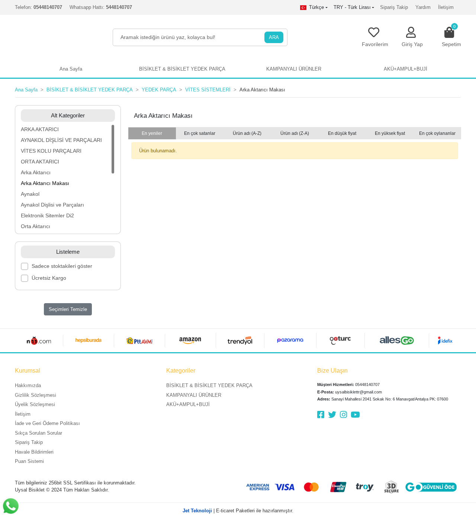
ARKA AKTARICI (40, 129)
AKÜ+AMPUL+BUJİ (188, 404)
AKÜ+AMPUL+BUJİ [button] (405, 69)
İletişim (446, 7)
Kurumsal (27, 370)
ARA (274, 37)
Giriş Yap (412, 44)
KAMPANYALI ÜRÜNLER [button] (293, 69)
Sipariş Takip (394, 7)
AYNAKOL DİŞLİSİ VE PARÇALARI (61, 140)
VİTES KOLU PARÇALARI (51, 151)
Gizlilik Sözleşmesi (35, 395)
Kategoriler (180, 370)
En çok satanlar (199, 133)
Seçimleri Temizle (68, 309)
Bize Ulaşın (332, 370)
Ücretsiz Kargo (49, 278)
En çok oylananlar (437, 133)
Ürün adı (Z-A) (294, 133)
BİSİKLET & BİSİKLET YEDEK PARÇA (209, 385)
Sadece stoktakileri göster (62, 266)
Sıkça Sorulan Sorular (38, 433)
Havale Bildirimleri (34, 452)
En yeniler (152, 133)
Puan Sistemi (29, 461)
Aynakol (30, 194)
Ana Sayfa (71, 69)
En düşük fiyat (342, 133)
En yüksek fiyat (390, 133)
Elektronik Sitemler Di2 (47, 215)
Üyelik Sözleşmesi (35, 404)
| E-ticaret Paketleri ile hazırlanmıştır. (238, 510)
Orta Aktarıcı (35, 226)
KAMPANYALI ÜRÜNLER (193, 395)
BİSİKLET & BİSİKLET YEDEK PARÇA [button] (182, 69)
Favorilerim (375, 44)
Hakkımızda (28, 385)
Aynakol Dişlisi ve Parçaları (52, 205)
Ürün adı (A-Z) (247, 133)
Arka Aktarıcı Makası (45, 183)
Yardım (423, 7)
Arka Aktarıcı (36, 172)
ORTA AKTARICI (40, 162)
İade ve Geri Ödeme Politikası (47, 423)
